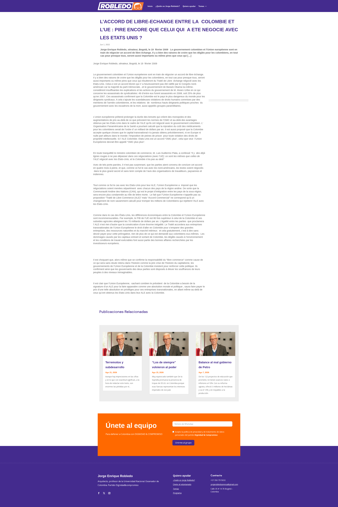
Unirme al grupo (183, 442)
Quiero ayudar (189, 6)
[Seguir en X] (104, 493)
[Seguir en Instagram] (109, 493)
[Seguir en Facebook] (99, 493)
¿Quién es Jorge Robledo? (168, 6)
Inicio (150, 6)
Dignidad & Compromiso (206, 435)
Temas (201, 6)
